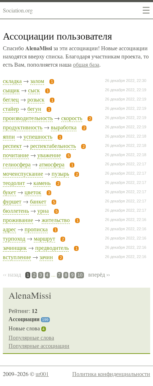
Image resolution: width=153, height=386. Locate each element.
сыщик (11, 90)
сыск (34, 90)
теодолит (14, 182)
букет (9, 192)
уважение (49, 155)
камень (42, 182)
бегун (34, 108)
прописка (36, 229)
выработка (63, 127)
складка (12, 80)
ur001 (42, 373)
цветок (33, 192)
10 (80, 275)
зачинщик (15, 247)
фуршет (12, 201)
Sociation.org (18, 10)
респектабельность (53, 145)
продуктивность (22, 127)
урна (43, 210)
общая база (86, 64)
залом (37, 80)
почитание (16, 155)
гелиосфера (17, 164)
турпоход (14, 238)
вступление (17, 257)
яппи (9, 136)
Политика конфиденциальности (111, 373)
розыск (35, 99)
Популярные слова (31, 337)
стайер (11, 108)
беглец (11, 99)
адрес (9, 229)
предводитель (52, 247)
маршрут (44, 238)
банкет (38, 201)
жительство (56, 219)
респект (12, 145)
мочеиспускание (23, 173)
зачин (46, 257)
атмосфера (51, 164)
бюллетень (16, 210)
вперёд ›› (99, 274)
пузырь (60, 173)
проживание (18, 219)
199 (45, 320)
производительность (28, 118)
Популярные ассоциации (39, 345)
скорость (71, 118)
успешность (37, 136)
